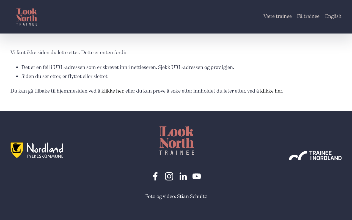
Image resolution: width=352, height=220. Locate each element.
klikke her (112, 91)
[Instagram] (169, 176)
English (333, 16)
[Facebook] (155, 176)
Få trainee (308, 16)
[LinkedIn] (182, 176)
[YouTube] (196, 176)
